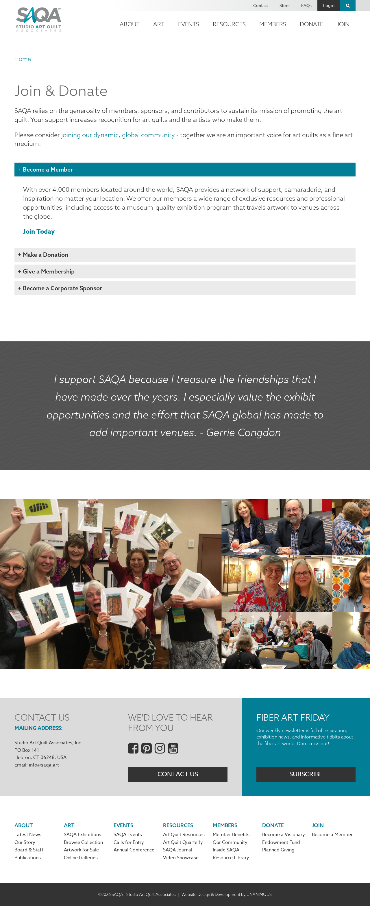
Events (188, 24)
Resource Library (231, 857)
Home (22, 58)
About (130, 24)
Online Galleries (81, 857)
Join (343, 24)
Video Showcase (181, 857)
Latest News (27, 834)
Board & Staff (28, 850)
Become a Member (332, 834)
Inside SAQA (226, 850)
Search (348, 5)
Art (158, 24)
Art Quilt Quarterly (183, 842)
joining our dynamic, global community (118, 135)
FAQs (306, 5)
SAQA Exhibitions (82, 834)
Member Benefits (231, 834)
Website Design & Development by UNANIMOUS (227, 894)
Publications (27, 857)
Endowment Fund (281, 842)
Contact (260, 5)
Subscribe (306, 774)
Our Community (230, 842)
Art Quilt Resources (184, 834)
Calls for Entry (129, 842)
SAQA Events (128, 834)
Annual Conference (134, 850)
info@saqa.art (44, 765)
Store (285, 5)
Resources (229, 24)
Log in (328, 5)
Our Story (24, 842)
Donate (311, 24)
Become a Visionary (283, 834)
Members (272, 24)
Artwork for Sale (81, 850)
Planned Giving (278, 850)
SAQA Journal (177, 850)
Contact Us (178, 774)
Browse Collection (83, 842)
